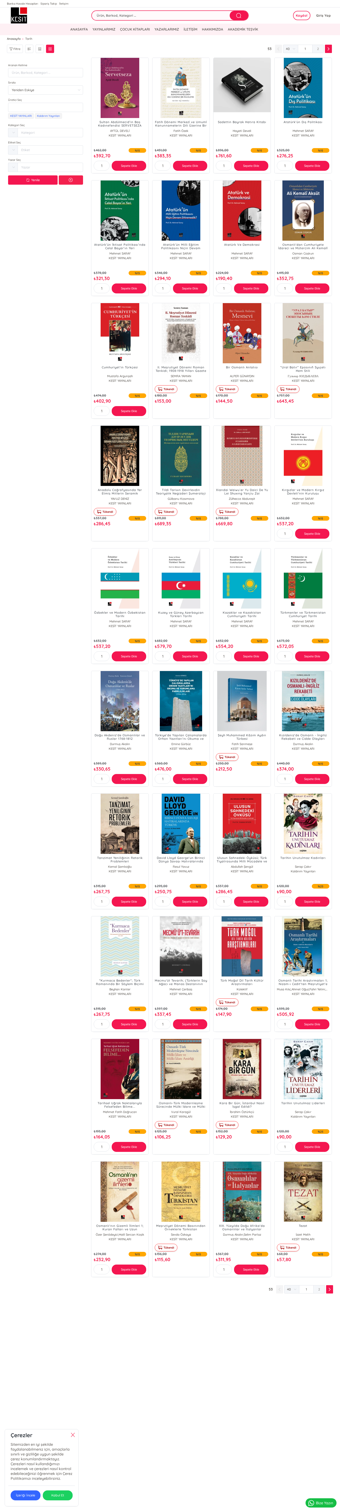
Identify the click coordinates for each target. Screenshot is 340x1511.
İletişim (63, 3)
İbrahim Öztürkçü (242, 1112)
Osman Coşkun (303, 253)
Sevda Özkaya (181, 1234)
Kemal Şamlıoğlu (120, 866)
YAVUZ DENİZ (120, 499)
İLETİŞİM (190, 29)
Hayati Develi (242, 131)
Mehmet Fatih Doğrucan (120, 1112)
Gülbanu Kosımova (181, 499)
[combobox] (45, 107)
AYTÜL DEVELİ (120, 131)
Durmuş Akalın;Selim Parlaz (242, 1234)
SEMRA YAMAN (181, 376)
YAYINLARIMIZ (104, 29)
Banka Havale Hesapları (22, 3)
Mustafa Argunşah (120, 376)
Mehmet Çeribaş (181, 989)
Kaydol (302, 15)
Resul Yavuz (181, 866)
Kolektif (242, 989)
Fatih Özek (180, 131)
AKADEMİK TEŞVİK (243, 29)
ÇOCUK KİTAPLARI (135, 29)
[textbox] (45, 107)
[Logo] (26, 15)
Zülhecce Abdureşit (242, 499)
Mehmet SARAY (303, 131)
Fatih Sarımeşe (242, 744)
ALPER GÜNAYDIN (242, 376)
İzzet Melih (303, 1234)
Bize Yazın (324, 1503)
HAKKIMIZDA (212, 29)
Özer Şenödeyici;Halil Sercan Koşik (120, 1234)
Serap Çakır (303, 866)
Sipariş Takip (48, 3)
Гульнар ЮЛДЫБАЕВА (303, 376)
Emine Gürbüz (181, 744)
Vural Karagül (181, 1112)
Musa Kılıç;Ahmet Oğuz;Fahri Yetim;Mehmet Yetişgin (303, 989)
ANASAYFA (79, 29)
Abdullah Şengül (242, 866)
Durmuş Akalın (120, 744)
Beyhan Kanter (119, 989)
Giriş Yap (323, 15)
